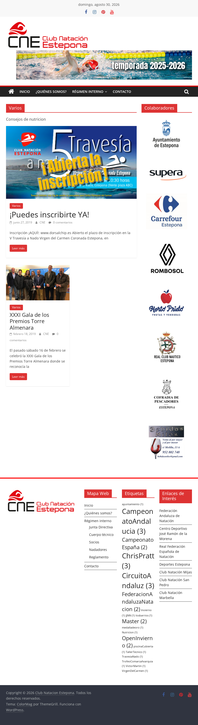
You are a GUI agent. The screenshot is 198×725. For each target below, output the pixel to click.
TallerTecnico (136, 652)
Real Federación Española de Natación (172, 551)
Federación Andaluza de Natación (169, 515)
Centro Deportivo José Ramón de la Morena (173, 533)
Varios (16, 206)
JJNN (130, 615)
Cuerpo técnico (101, 534)
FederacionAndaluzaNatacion (137, 601)
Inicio (25, 91)
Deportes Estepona (174, 564)
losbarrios (144, 615)
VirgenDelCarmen (135, 671)
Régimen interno (87, 91)
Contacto (122, 91)
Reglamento (98, 557)
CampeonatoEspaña (138, 543)
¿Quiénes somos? (51, 91)
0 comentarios (62, 222)
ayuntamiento (132, 504)
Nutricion (129, 632)
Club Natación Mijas (175, 572)
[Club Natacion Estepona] (11, 92)
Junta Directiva (101, 527)
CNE (43, 222)
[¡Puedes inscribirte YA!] (71, 129)
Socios (94, 542)
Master (134, 621)
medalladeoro (132, 627)
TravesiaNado (132, 656)
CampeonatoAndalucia (137, 521)
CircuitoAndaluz (138, 580)
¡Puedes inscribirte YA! (49, 214)
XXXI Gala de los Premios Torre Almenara (29, 321)
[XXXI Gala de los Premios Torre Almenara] (38, 268)
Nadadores (98, 549)
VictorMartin (135, 666)
